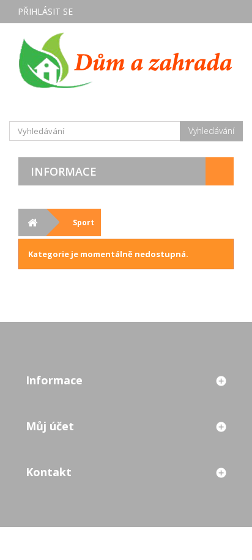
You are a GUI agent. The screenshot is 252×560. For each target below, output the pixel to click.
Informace (64, 171)
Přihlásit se (45, 11)
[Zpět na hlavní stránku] (32, 222)
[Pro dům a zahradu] (126, 60)
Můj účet (50, 426)
